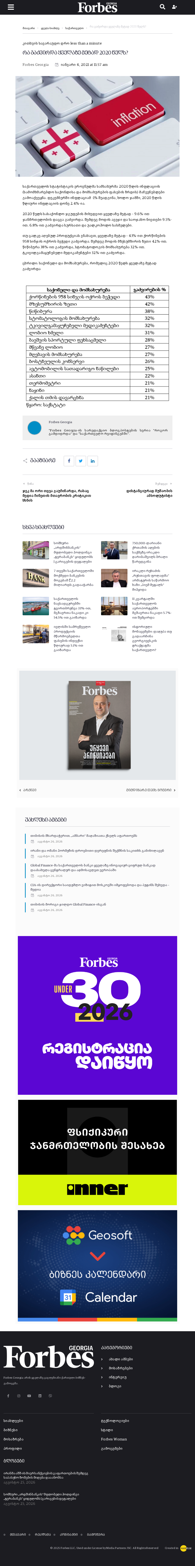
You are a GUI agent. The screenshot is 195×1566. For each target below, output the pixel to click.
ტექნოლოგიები (115, 1421)
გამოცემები (112, 1448)
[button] (11, 7)
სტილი (107, 1430)
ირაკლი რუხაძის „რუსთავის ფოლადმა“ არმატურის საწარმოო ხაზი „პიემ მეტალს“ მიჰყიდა (150, 580)
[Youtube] (29, 1395)
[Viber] (50, 1395)
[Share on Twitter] (81, 461)
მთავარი (29, 28)
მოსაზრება (14, 1439)
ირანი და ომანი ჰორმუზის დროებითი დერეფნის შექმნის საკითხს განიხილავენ (97, 850)
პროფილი (13, 1448)
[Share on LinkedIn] (93, 461)
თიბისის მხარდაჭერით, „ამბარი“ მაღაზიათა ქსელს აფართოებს (83, 835)
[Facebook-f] (8, 1395)
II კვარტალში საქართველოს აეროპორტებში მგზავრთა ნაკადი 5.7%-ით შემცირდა (152, 608)
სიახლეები (13, 1421)
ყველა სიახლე (50, 28)
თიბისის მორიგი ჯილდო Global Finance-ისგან (68, 904)
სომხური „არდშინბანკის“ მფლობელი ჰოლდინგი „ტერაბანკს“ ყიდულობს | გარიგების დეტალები (73, 552)
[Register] (175, 7)
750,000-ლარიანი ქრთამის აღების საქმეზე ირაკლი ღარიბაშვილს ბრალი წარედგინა (150, 552)
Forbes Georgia (36, 65)
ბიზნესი (11, 1430)
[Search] (162, 7)
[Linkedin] (39, 1395)
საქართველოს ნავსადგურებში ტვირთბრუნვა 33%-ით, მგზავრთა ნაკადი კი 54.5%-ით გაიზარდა (72, 608)
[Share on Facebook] (69, 461)
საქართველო (74, 28)
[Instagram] (18, 1395)
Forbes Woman (114, 1439)
